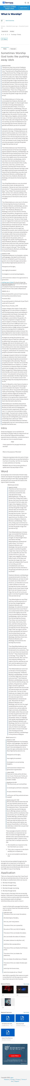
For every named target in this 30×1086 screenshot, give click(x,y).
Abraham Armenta (20, 1025)
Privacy (18, 1079)
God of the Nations (7, 1038)
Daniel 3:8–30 (5, 31)
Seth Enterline (10, 20)
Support (16, 1081)
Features (6, 1079)
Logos (11, 1077)
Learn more (23, 8)
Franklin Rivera (5, 1025)
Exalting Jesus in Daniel (8, 282)
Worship (12, 31)
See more (26, 984)
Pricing (12, 1079)
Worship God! (20, 1023)
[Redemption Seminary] (15, 1054)
